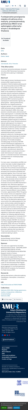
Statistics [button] (18, 299)
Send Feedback (9, 339)
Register (4, 350)
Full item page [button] (7, 299)
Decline (10, 407)
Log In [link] (7, 6)
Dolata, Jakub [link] (5, 56)
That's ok (4, 407)
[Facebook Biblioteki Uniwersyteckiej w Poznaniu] (2, 335)
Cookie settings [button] (7, 359)
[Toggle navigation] (25, 5)
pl (15, 6)
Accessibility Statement (9, 357)
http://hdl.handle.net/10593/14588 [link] (11, 284)
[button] (5, 2)
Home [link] (2, 9)
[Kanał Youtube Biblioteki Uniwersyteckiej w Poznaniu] (5, 335)
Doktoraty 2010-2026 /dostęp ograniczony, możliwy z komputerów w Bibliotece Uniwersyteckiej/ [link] (10, 11)
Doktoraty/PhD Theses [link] (12, 9)
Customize (16, 407)
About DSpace (6, 351)
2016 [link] (2, 51)
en (12, 6)
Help (3, 353)
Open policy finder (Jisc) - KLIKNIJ (11, 371)
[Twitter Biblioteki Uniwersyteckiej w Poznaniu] (7, 335)
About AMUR (5, 348)
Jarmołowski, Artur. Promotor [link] (9, 63)
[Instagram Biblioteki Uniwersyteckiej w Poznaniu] (9, 335)
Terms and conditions (8, 355)
